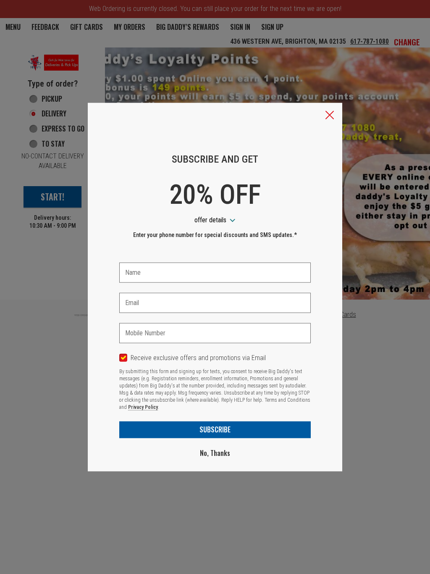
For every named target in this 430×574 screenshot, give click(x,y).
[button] (329, 116)
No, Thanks (215, 453)
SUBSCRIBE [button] (215, 429)
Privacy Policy (143, 407)
